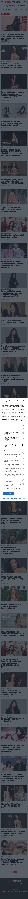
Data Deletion (6, 498)
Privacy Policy (22, 498)
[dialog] (14, 449)
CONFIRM (8, 493)
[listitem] (14, 425)
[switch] (23, 428)
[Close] (25, 401)
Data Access (14, 498)
